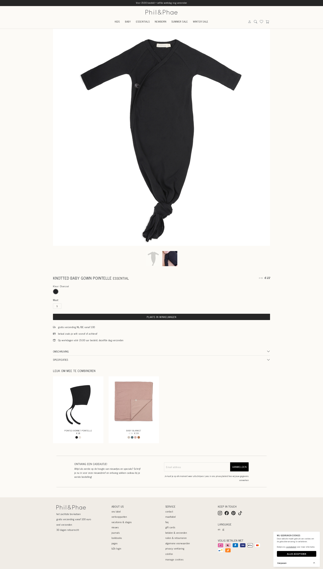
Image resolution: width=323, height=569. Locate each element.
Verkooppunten (119, 516)
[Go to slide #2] (169, 258)
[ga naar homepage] (161, 12)
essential (121, 278)
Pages (115, 543)
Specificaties (60, 360)
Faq (167, 522)
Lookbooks (117, 538)
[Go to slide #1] (153, 258)
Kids (117, 21)
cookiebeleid (291, 546)
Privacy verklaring (174, 548)
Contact (169, 511)
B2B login (116, 548)
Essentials (143, 21)
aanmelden (239, 467)
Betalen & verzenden (176, 532)
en (219, 529)
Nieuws (115, 527)
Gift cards (170, 527)
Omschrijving (61, 351)
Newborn (160, 21)
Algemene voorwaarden (177, 543)
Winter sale (200, 21)
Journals (116, 532)
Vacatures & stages (122, 522)
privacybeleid (222, 476)
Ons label (116, 511)
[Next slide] (264, 137)
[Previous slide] (59, 137)
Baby (128, 21)
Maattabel (170, 516)
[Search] (249, 22)
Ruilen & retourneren (176, 538)
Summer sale (179, 21)
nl (223, 529)
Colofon (169, 554)
